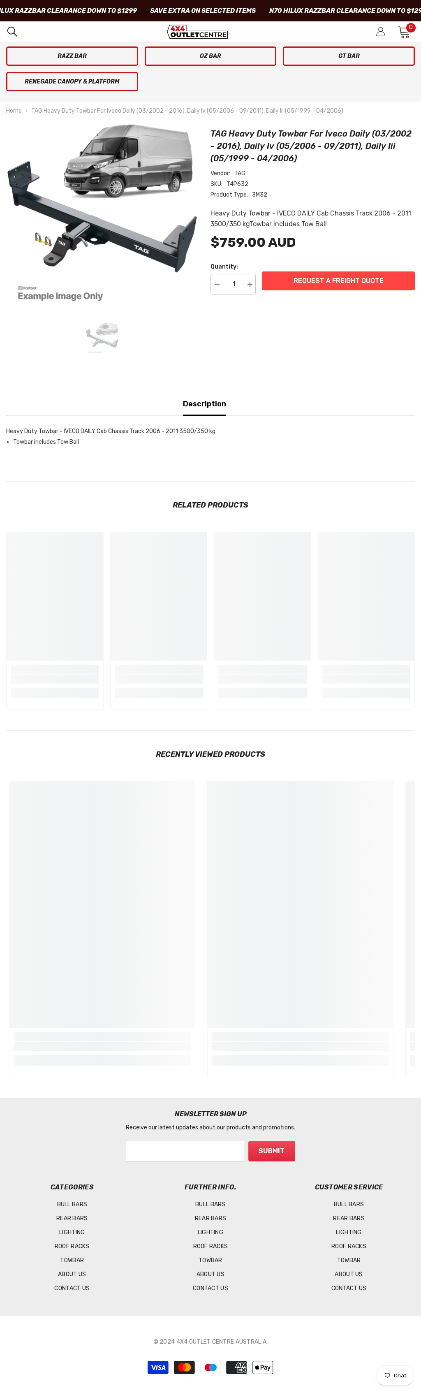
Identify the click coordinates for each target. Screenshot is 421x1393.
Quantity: (224, 266)
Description (204, 403)
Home (14, 110)
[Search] (12, 31)
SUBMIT (272, 1151)
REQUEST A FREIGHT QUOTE (339, 281)
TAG (239, 173)
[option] (102, 218)
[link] (55, 679)
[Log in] (380, 31)
